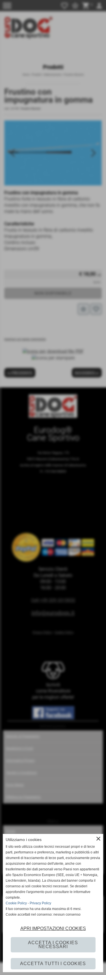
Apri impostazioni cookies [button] (53, 928)
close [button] (98, 838)
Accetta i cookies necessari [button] (53, 944)
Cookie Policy (16, 903)
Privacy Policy (40, 903)
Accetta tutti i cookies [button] (53, 963)
